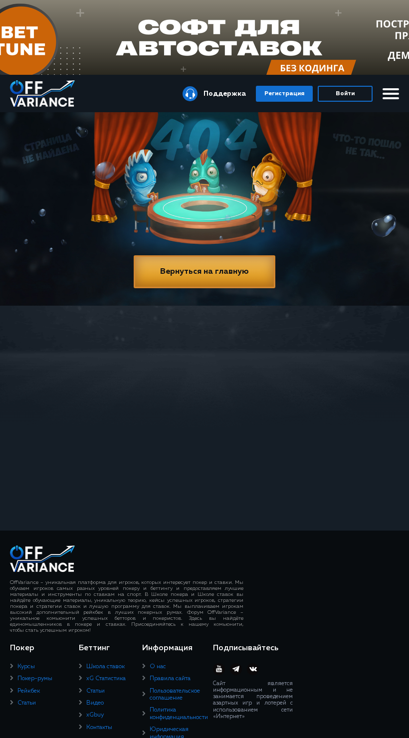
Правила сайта (170, 679)
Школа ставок (105, 667)
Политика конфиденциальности (179, 713)
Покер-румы (34, 679)
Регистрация (284, 94)
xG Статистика (106, 679)
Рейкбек (28, 691)
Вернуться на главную (204, 272)
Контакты (99, 728)
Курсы (26, 667)
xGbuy (95, 715)
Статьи (26, 703)
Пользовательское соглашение (175, 694)
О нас (158, 667)
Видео (95, 703)
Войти (345, 94)
